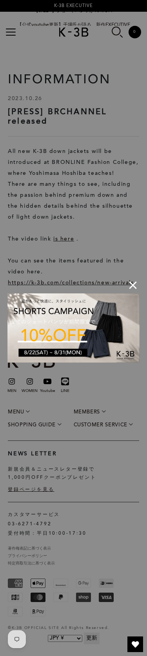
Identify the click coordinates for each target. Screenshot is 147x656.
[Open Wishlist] (135, 644)
